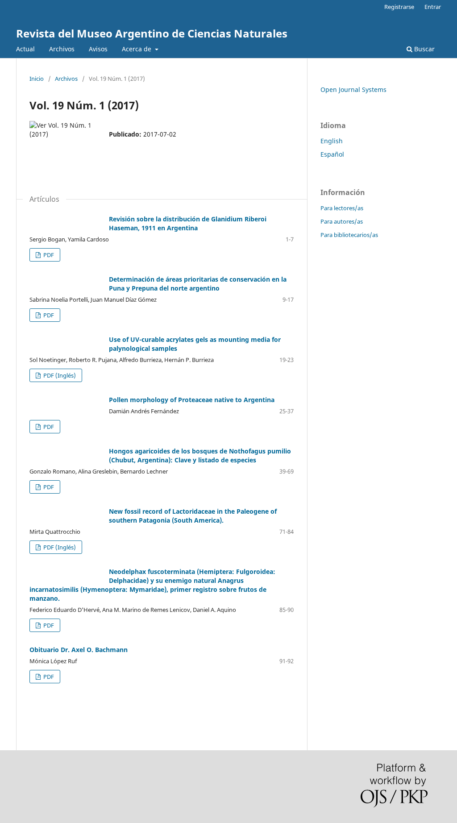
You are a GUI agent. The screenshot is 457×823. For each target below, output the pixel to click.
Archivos (62, 49)
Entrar (432, 7)
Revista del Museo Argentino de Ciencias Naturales (151, 33)
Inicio (36, 79)
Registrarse (399, 7)
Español (332, 154)
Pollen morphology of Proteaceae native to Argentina (191, 399)
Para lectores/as (341, 208)
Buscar (423, 49)
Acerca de (137, 49)
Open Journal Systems (353, 89)
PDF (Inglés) (59, 375)
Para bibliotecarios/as (349, 235)
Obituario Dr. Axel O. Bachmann (78, 649)
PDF (48, 255)
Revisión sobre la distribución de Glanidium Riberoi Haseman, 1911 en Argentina (187, 223)
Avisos (98, 49)
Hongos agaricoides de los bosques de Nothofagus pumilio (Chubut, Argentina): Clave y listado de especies (200, 455)
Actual (25, 49)
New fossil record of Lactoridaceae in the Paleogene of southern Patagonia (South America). (193, 515)
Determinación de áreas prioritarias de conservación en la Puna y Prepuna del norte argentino (198, 283)
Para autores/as (341, 221)
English (331, 141)
